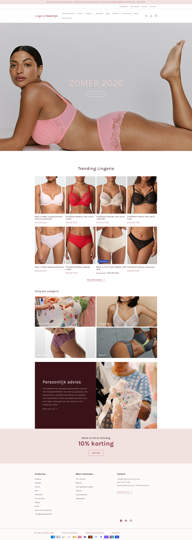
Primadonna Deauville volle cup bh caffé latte (110, 218)
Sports (37, 487)
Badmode (43, 354)
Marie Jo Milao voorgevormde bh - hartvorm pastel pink (49, 218)
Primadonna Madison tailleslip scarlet (78, 268)
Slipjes (37, 502)
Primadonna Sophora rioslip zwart (141, 267)
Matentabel (80, 498)
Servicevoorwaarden (43, 510)
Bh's (36, 491)
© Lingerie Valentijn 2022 (44, 533)
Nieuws (144, 6)
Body (37, 506)
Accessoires (40, 498)
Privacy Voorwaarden (70, 533)
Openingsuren (81, 495)
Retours (79, 491)
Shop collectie (96, 94)
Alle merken (44, 323)
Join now (96, 453)
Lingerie (104, 323)
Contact (153, 6)
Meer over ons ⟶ (50, 409)
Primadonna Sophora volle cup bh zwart (141, 218)
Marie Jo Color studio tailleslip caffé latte (111, 268)
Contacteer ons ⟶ (125, 492)
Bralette (38, 483)
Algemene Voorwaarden (95, 533)
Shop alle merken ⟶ (96, 280)
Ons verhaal (134, 6)
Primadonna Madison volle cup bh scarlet (79, 218)
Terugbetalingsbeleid (43, 514)
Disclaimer (116, 533)
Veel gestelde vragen (84, 487)
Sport (102, 354)
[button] (89, 13)
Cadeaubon (123, 6)
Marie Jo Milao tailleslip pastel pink (49, 267)
